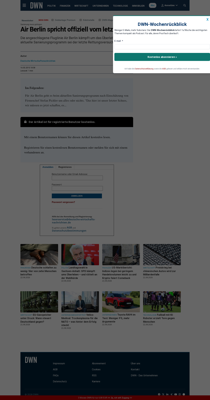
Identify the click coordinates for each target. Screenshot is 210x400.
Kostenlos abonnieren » (162, 56)
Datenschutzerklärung (144, 69)
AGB (164, 69)
